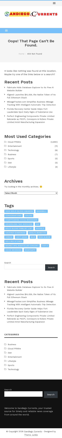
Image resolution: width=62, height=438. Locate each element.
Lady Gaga (21, 237)
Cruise (28, 216)
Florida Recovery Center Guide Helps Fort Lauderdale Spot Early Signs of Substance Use (29, 110)
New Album (44, 237)
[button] (54, 3)
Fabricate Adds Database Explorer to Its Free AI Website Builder (30, 89)
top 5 (45, 246)
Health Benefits (37, 233)
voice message (13, 250)
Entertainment (15, 146)
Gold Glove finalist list (18, 228)
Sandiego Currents (33, 431)
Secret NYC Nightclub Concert (21, 246)
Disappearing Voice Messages (21, 220)
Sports (11, 158)
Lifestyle (12, 167)
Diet (10, 163)
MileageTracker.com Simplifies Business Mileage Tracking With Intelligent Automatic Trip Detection (31, 103)
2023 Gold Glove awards (19, 211)
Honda (8, 237)
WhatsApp (30, 250)
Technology (13, 150)
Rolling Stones (13, 241)
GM (37, 224)
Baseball (42, 211)
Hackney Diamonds (15, 233)
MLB (33, 237)
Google (40, 228)
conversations (13, 216)
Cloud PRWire (14, 142)
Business (12, 154)
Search (7, 263)
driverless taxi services (18, 224)
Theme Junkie (31, 435)
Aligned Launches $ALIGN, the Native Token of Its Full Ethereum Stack (31, 96)
